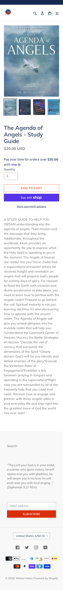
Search (12, 446)
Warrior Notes (24, 578)
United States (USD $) (30, 536)
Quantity (9, 169)
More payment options (31, 206)
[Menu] (57, 13)
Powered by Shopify (45, 578)
